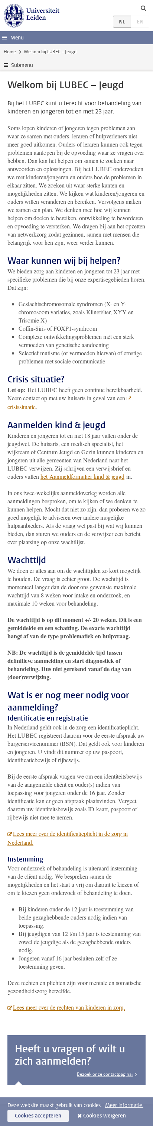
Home (10, 52)
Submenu (22, 65)
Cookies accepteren (38, 1115)
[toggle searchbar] (143, 8)
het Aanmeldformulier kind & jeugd (82, 476)
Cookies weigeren (104, 1115)
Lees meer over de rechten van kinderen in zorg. (69, 1007)
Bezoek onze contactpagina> (105, 1074)
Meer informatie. (124, 1105)
